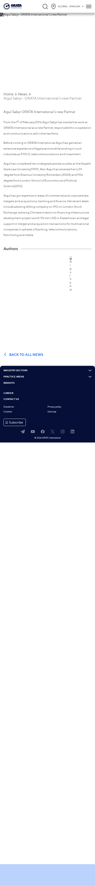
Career (8, 393)
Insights (9, 383)
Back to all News (26, 355)
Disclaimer (8, 406)
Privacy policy (54, 406)
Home (8, 94)
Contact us (11, 399)
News (22, 94)
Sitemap (52, 411)
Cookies (7, 411)
